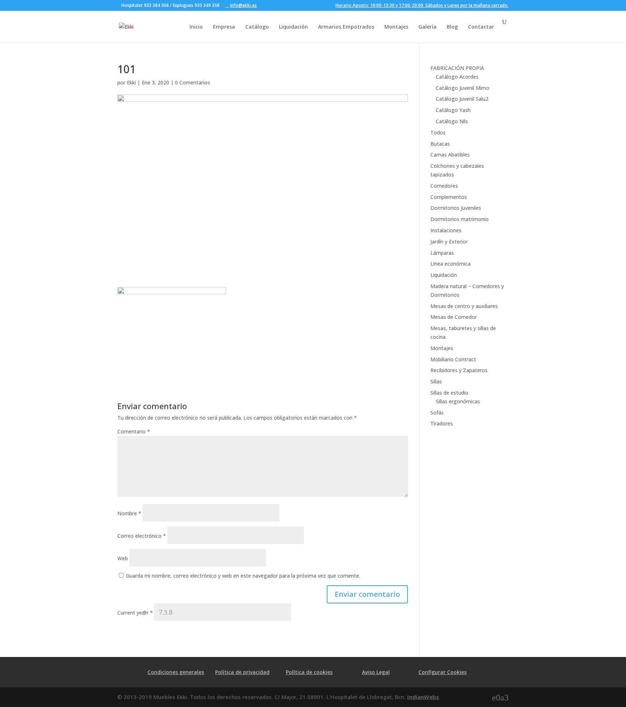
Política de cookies (309, 672)
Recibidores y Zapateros (459, 370)
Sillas (436, 381)
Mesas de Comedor (453, 316)
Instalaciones (446, 230)
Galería (427, 26)
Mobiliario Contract (453, 359)
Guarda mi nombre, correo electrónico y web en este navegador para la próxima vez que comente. (243, 575)
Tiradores (441, 423)
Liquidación (293, 26)
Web (122, 558)
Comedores (444, 185)
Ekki (131, 82)
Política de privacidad (242, 672)
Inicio (196, 26)
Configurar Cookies (442, 672)
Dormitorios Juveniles (455, 207)
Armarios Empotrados (346, 26)
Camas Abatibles (450, 154)
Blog (452, 26)
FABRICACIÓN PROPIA (457, 68)
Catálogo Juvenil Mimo (462, 87)
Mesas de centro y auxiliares (464, 306)
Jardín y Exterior (449, 241)
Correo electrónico (141, 535)
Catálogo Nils (452, 121)
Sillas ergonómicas (458, 401)
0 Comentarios (192, 82)
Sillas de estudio (449, 392)
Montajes (396, 26)
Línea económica (450, 263)
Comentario (133, 431)
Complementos (448, 197)
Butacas (440, 143)
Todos (438, 132)
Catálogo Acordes (457, 76)
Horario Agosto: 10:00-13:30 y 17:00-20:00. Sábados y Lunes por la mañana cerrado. (422, 5)
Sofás (437, 412)
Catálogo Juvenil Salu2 (462, 98)
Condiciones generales (175, 672)
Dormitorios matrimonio (459, 219)
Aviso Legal (376, 672)
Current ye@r (135, 612)
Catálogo (257, 26)
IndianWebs (423, 696)
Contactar (481, 26)
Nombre (129, 513)
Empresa (224, 26)
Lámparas (442, 252)
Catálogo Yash (453, 110)
